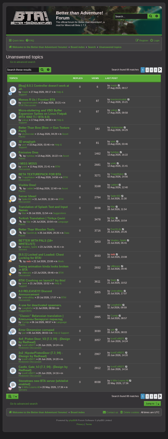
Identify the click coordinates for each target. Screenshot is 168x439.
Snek (24, 283)
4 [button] (155, 69)
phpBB (72, 420)
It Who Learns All (31, 387)
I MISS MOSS (28, 163)
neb (28, 261)
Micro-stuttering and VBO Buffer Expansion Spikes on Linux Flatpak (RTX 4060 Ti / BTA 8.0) (43, 114)
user (24, 144)
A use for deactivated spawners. (40, 305)
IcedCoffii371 (29, 345)
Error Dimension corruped (36, 330)
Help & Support (61, 333)
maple (25, 92)
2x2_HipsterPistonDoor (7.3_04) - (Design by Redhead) (41, 354)
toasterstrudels (30, 102)
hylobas (30, 156)
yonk (24, 166)
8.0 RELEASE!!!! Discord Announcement (35, 293)
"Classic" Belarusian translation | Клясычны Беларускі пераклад (41, 317)
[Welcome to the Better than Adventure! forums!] (31, 17)
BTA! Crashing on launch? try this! (42, 280)
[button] (160, 69)
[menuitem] (29, 40)
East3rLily (31, 233)
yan (24, 333)
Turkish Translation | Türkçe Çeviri (42, 218)
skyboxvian (28, 134)
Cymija (25, 322)
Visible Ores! (27, 185)
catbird (30, 188)
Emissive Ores (28, 152)
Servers (23, 249)
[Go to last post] (119, 85)
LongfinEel (27, 308)
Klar (24, 213)
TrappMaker (28, 177)
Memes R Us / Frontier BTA (37, 99)
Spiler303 (27, 199)
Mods (61, 261)
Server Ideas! (27, 196)
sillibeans (27, 272)
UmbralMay (28, 297)
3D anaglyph (27, 141)
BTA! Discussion (27, 105)
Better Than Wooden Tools (36, 229)
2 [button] (147, 69)
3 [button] (151, 69)
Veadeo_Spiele (29, 247)
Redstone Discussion (30, 347)
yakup (25, 120)
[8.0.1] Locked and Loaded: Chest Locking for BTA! (41, 256)
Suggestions (59, 213)
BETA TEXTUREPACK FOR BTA (40, 174)
